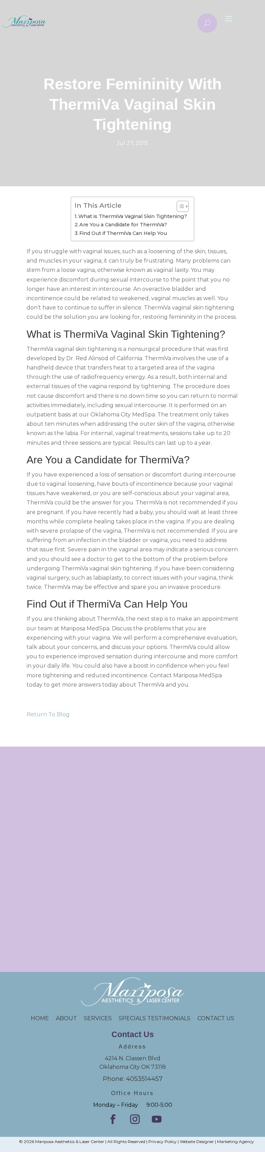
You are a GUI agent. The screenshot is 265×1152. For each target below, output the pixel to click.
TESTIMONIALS (172, 1018)
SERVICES (98, 1018)
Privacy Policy (162, 1141)
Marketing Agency (235, 1141)
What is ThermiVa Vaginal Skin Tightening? (132, 216)
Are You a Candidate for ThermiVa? (123, 224)
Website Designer (197, 1141)
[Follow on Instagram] (135, 1119)
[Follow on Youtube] (156, 1119)
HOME (43, 1018)
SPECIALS (133, 1018)
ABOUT (66, 1018)
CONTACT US (215, 1018)
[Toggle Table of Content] (179, 206)
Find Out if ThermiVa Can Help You (123, 233)
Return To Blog (48, 714)
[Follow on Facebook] (112, 1119)
